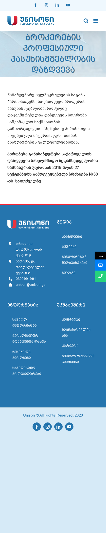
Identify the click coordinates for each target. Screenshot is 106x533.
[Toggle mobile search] (86, 20)
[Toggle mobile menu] (96, 20)
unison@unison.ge (31, 284)
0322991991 (26, 278)
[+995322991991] (100, 276)
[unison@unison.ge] (100, 265)
